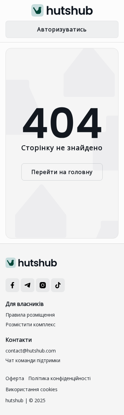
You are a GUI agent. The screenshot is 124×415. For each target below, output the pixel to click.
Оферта (15, 378)
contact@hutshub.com (31, 350)
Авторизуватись (62, 29)
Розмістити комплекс (30, 324)
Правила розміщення (30, 314)
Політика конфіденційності (59, 378)
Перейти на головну (62, 172)
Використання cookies (32, 389)
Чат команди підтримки (33, 360)
